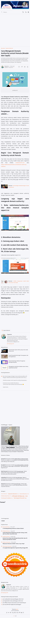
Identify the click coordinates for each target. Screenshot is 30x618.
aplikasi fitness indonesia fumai (21, 458)
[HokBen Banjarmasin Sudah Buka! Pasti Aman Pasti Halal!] (4, 283)
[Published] (13, 67)
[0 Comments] (19, 67)
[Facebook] (10, 612)
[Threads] (17, 612)
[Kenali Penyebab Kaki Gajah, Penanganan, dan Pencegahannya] (4, 358)
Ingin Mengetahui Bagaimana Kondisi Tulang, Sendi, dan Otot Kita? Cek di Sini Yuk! (15, 533)
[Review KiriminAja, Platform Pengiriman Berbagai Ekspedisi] (4, 363)
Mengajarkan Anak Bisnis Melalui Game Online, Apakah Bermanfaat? (18, 367)
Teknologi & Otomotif (19, 498)
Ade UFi (3, 483)
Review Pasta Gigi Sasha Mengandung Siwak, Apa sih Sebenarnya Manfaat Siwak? (15, 538)
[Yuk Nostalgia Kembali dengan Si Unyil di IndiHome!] (4, 188)
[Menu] (28, 12)
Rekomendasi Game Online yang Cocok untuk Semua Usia (18, 350)
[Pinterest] (19, 612)
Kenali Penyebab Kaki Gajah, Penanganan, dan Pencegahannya (18, 356)
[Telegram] (8, 612)
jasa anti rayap (20, 471)
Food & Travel (3, 493)
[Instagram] (15, 612)
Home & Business (23, 493)
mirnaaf (3, 458)
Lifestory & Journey (5, 495)
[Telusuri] (1, 12)
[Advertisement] (15, 30)
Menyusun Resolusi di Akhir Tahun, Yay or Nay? (13, 543)
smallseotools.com (19, 162)
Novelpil (3, 465)
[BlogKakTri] (15, 5)
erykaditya (3, 477)
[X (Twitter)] (12, 612)
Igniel (17, 609)
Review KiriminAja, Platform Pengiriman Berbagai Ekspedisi (17, 361)
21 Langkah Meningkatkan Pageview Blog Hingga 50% (15, 547)
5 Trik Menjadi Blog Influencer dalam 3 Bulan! (13, 528)
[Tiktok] (14, 612)
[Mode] (26, 12)
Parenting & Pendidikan (6, 498)
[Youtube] (23, 612)
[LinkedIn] (21, 612)
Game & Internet (6, 330)
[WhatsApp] (6, 612)
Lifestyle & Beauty (18, 496)
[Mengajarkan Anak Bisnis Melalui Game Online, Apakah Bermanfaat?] (4, 369)
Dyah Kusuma (4, 471)
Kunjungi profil (11, 343)
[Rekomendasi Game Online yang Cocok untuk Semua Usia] (4, 352)
